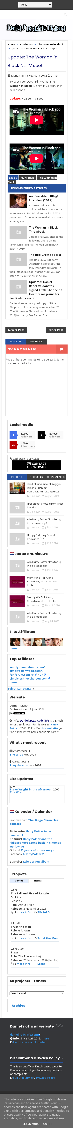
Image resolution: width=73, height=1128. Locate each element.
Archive (18, 1005)
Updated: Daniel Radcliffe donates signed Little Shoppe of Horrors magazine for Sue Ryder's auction (36, 290)
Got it (47, 1123)
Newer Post (16, 330)
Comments (56, 477)
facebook (36, 341)
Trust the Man (47, 938)
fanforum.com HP (22, 674)
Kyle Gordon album (36, 861)
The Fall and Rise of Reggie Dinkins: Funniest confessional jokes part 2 (44, 487)
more (13, 648)
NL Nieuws (27, 177)
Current (19, 881)
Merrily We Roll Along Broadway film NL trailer (41, 599)
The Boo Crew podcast (45, 254)
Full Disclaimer (23, 1078)
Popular (36, 477)
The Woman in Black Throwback (43, 229)
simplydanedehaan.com (26, 667)
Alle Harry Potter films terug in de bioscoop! (44, 521)
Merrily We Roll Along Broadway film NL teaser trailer (42, 581)
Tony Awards (19, 765)
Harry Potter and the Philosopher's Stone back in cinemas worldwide (35, 842)
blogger (15, 341)
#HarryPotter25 (34, 854)
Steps (41, 964)
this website (49, 728)
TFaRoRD (43, 912)
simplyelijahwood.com (25, 671)
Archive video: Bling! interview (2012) (43, 198)
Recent (17, 477)
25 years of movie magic (37, 850)
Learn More (31, 1123)
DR (41, 674)
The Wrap (16, 754)
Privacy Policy (45, 1078)
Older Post (56, 330)
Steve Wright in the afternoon (31, 789)
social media (29, 1042)
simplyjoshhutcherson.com (28, 678)
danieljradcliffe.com (24, 1034)
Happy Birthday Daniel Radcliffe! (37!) (41, 537)
